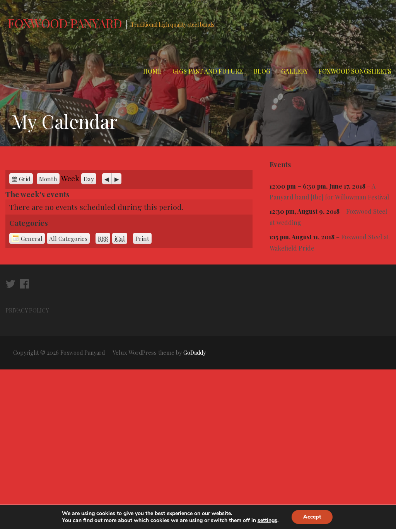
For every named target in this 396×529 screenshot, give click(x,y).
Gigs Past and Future (207, 71)
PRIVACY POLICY (27, 310)
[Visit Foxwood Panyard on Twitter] (10, 285)
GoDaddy (194, 352)
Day (89, 179)
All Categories (68, 238)
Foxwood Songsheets (355, 71)
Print (143, 238)
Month (48, 179)
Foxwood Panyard (65, 23)
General (32, 238)
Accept (312, 516)
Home (152, 71)
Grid (25, 178)
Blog (262, 71)
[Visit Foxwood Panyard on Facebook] (24, 285)
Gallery (294, 71)
